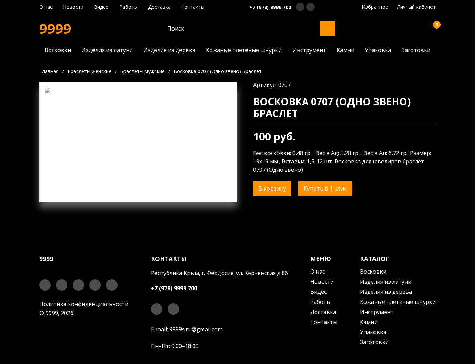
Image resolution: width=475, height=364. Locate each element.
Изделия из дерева (169, 50)
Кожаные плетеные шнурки (244, 50)
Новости (73, 7)
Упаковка (378, 50)
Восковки (58, 50)
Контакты (192, 7)
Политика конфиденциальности (83, 304)
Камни (345, 50)
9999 (55, 28)
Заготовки (416, 50)
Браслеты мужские (142, 71)
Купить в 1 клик (325, 188)
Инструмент (309, 50)
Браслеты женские (89, 71)
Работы (128, 7)
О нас (46, 7)
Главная (49, 71)
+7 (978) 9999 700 (270, 7)
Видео (101, 7)
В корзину (272, 188)
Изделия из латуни (107, 50)
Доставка (159, 7)
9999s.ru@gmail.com (196, 329)
